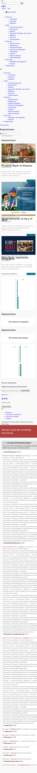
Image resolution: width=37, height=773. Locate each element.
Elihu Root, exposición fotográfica (15, 258)
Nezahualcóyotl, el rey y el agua (17, 219)
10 (18, 297)
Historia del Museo (16, 47)
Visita (7, 25)
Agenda (12, 31)
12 (18, 302)
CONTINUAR (25, 391)
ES (5, 8)
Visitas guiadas (15, 39)
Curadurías (13, 19)
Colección (9, 17)
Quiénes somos (15, 43)
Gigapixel (13, 23)
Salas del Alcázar (15, 57)
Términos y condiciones (13, 414)
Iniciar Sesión (11, 12)
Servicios (13, 37)
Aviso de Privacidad (12, 416)
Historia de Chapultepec (17, 49)
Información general (16, 27)
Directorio (9, 412)
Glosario (12, 63)
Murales (12, 53)
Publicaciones (10, 66)
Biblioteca (13, 35)
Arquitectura (14, 45)
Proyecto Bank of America (17, 165)
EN (9, 8)
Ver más (31, 180)
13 (18, 304)
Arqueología (14, 51)
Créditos (8, 418)
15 (18, 308)
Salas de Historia (15, 55)
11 (17, 300)
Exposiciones (14, 29)
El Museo (9, 41)
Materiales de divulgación (18, 61)
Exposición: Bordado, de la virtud (20, 33)
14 (18, 306)
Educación (9, 59)
